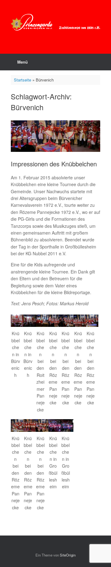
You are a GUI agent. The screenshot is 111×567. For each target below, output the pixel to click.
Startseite (22, 80)
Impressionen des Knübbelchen (54, 163)
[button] (17, 348)
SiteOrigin (68, 554)
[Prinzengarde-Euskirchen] (55, 22)
